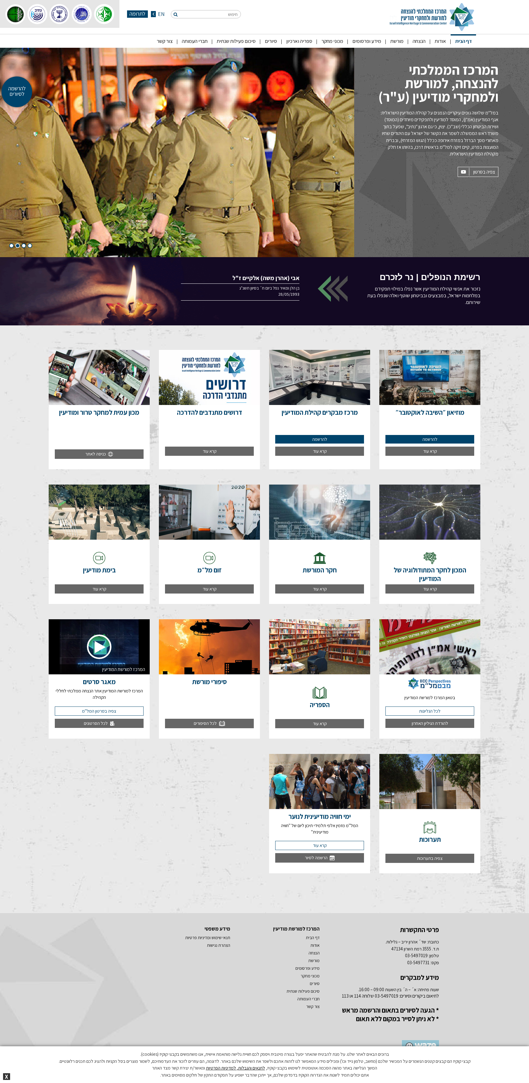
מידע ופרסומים (366, 41)
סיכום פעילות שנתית (236, 41)
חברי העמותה (195, 41)
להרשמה (429, 439)
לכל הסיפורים (206, 723)
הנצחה (419, 41)
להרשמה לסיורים (17, 91)
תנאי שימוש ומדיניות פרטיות (207, 937)
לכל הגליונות (430, 711)
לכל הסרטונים (96, 723)
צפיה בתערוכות (430, 858)
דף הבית (463, 41)
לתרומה (137, 13)
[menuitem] (463, 41)
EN (161, 14)
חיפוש (233, 14)
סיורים (271, 41)
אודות (440, 41)
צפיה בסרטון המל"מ (99, 711)
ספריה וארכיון (299, 41)
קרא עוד (430, 451)
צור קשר (165, 41)
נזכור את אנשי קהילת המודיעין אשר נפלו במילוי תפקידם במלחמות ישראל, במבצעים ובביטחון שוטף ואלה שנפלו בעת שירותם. (423, 288)
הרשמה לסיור (316, 857)
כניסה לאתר (96, 454)
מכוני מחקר (332, 41)
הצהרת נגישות (218, 945)
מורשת (396, 41)
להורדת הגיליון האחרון (430, 723)
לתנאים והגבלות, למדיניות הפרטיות (235, 1068)
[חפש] (176, 14)
